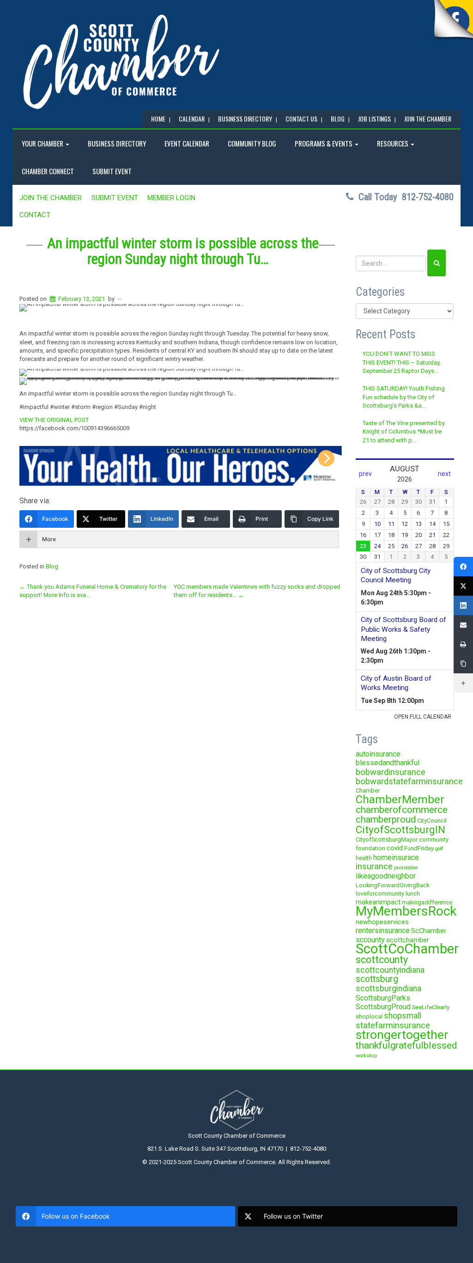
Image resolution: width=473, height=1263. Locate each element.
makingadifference (427, 902)
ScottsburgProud (383, 1006)
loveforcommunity (380, 893)
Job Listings (374, 118)
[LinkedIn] (463, 605)
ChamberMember (400, 799)
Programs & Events (324, 143)
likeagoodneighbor (386, 876)
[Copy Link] (463, 663)
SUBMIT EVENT (112, 171)
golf (439, 849)
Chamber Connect (48, 171)
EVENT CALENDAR (186, 143)
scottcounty (382, 959)
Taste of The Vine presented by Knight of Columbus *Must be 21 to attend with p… (404, 432)
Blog (52, 566)
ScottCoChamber (407, 949)
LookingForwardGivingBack (392, 885)
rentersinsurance (383, 930)
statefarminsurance (393, 1025)
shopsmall (402, 1015)
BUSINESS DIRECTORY (245, 118)
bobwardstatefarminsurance (409, 781)
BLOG (338, 118)
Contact (34, 215)
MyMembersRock (406, 911)
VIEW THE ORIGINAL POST (54, 419)
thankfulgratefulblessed (406, 1045)
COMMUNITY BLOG (252, 143)
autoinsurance (378, 754)
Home (158, 118)
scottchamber (407, 940)
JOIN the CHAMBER (427, 118)
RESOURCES (393, 143)
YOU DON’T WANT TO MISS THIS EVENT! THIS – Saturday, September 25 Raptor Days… (402, 362)
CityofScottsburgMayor (387, 839)
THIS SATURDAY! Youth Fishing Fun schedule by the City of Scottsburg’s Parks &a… (404, 397)
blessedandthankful (387, 762)
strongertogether (402, 1034)
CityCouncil (432, 820)
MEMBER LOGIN (171, 198)
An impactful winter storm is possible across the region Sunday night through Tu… (183, 251)
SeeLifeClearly (430, 1007)
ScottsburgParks (383, 998)
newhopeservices (382, 922)
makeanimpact (378, 902)
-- (119, 298)
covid (395, 848)
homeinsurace (396, 857)
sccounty (370, 939)
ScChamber (428, 931)
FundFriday (419, 848)
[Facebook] (463, 566)
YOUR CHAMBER (43, 143)
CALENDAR (192, 118)
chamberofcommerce (402, 809)
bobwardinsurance (390, 772)
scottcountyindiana (390, 970)
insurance (374, 866)
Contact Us (301, 118)
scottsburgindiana (388, 988)
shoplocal (369, 1016)
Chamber (368, 790)
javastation (406, 868)
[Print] (463, 644)
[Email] (463, 625)
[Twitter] (463, 586)
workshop (366, 1056)
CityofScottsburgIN (400, 830)
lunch (413, 893)
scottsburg (377, 979)
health (364, 857)
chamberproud (386, 819)
